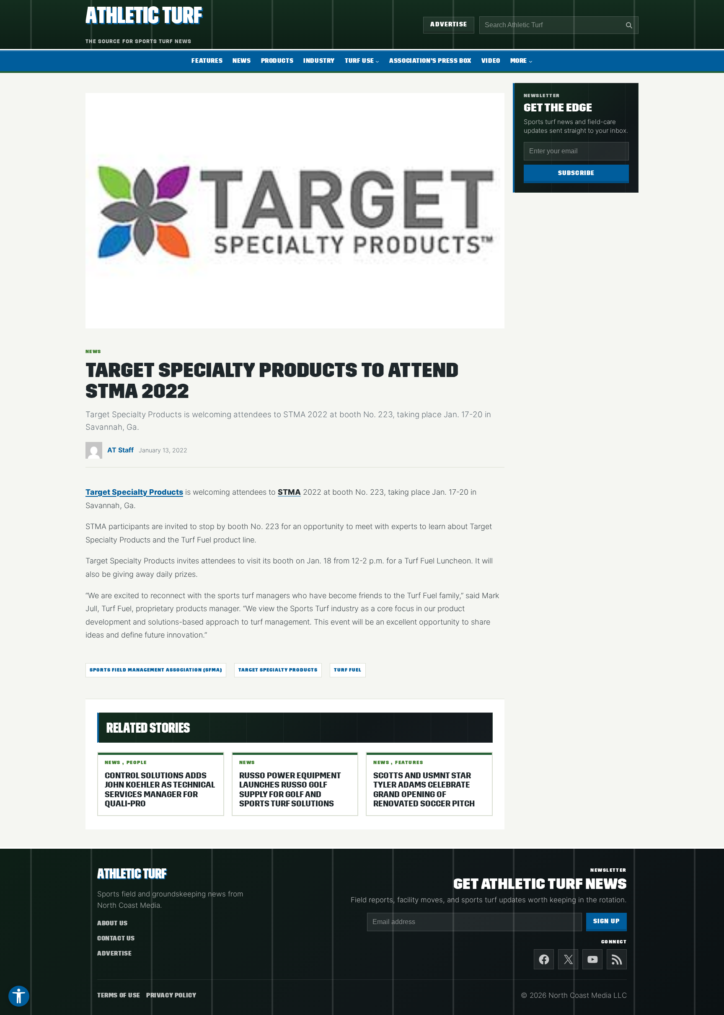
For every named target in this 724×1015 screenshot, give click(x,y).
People (137, 762)
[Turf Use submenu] (377, 61)
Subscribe (576, 173)
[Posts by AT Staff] (93, 453)
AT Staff (120, 450)
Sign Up (606, 921)
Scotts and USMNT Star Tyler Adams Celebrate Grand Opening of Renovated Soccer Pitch (424, 790)
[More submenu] (531, 61)
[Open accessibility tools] (18, 996)
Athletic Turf (143, 15)
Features (409, 762)
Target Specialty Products (134, 492)
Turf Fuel (348, 669)
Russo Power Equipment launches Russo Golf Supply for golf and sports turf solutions (290, 790)
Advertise (448, 24)
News (93, 351)
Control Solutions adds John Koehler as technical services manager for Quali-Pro (160, 790)
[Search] (628, 25)
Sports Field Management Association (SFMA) (156, 669)
